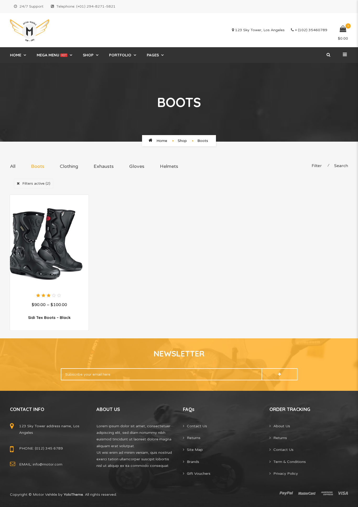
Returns (193, 438)
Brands (193, 462)
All (12, 166)
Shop (88, 54)
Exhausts (104, 166)
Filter (317, 165)
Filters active (36, 183)
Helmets (169, 166)
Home (15, 54)
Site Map (195, 449)
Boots (37, 166)
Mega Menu (52, 54)
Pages (153, 54)
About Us (281, 426)
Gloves (136, 166)
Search (341, 165)
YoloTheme (73, 494)
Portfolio (120, 54)
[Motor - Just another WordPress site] (29, 30)
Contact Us (197, 426)
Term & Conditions (289, 462)
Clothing (69, 166)
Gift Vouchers (198, 473)
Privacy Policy (285, 473)
